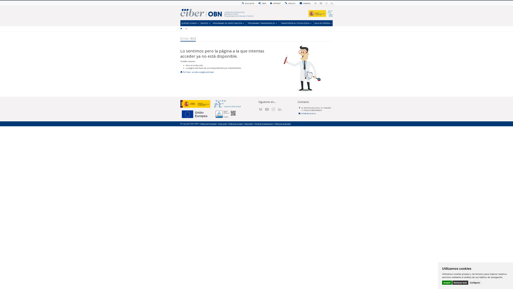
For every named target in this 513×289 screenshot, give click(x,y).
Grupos (205, 23)
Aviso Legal (222, 124)
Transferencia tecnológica (295, 23)
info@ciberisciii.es (308, 113)
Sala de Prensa (322, 23)
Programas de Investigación (228, 23)
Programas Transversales (261, 23)
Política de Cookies (235, 124)
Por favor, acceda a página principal (198, 72)
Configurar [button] (475, 283)
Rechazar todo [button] (460, 283)
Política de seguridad (283, 124)
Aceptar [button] (447, 283)
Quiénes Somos (189, 23)
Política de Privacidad (208, 124)
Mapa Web (249, 124)
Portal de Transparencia (263, 124)
